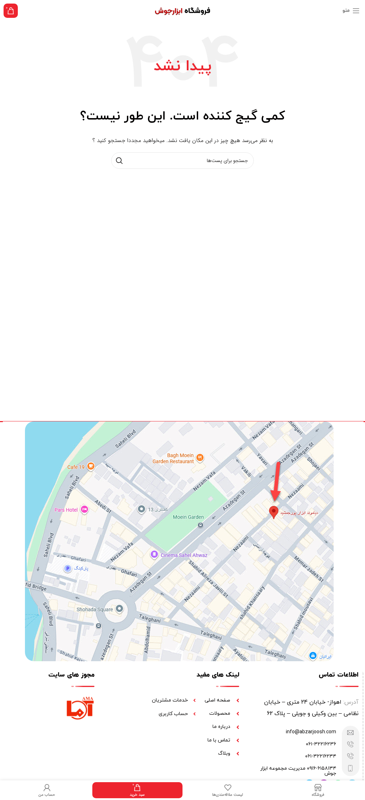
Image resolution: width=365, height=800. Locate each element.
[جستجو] (119, 160)
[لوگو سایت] (182, 10)
